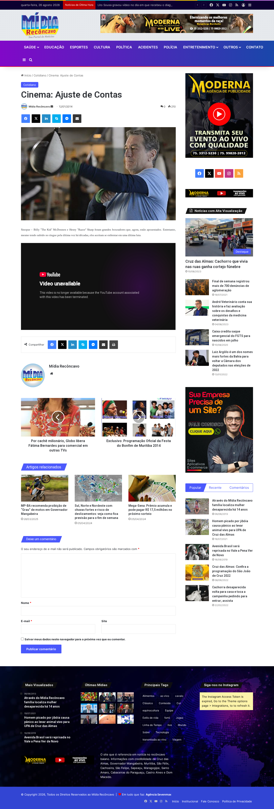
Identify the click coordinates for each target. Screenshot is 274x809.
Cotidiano (40, 75)
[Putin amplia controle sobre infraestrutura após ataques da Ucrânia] (125, 708)
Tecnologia (162, 732)
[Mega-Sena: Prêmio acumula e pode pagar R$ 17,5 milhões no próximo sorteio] (152, 488)
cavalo (179, 695)
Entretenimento (199, 47)
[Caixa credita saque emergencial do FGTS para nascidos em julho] (197, 337)
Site (104, 621)
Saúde (30, 47)
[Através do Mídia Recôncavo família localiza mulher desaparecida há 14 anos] (197, 506)
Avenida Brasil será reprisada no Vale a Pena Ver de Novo (232, 550)
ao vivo (164, 695)
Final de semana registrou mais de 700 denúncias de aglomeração (230, 286)
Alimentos (148, 695)
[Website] (51, 373)
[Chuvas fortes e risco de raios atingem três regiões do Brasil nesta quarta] (125, 719)
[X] (36, 118)
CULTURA (102, 47)
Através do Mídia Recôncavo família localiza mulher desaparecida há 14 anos (232, 505)
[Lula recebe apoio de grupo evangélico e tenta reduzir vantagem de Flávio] (89, 708)
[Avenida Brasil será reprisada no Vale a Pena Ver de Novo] (197, 552)
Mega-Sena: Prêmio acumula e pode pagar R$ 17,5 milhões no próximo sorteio (150, 509)
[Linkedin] (46, 118)
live (170, 725)
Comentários (239, 488)
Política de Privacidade (237, 801)
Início (27, 75)
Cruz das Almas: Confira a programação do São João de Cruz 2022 (231, 571)
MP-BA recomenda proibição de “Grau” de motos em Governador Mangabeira (44, 509)
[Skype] (56, 118)
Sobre (146, 732)
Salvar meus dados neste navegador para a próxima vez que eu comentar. (75, 639)
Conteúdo (165, 703)
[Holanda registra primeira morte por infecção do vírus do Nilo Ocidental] (107, 719)
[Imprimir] (113, 344)
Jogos (179, 717)
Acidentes (148, 47)
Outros (230, 47)
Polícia (170, 47)
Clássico (148, 703)
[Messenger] (67, 118)
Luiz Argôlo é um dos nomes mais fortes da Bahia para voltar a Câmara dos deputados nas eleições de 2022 (232, 361)
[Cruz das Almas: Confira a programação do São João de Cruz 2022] (197, 573)
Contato (254, 47)
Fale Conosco (210, 801)
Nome (26, 603)
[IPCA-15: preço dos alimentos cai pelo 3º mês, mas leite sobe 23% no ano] (89, 696)
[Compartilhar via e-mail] (77, 118)
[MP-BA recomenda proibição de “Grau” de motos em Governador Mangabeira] (44, 488)
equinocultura (151, 710)
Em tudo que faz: (146, 794)
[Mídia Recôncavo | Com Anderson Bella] (40, 25)
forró (167, 717)
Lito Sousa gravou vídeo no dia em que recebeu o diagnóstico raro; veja (146, 5)
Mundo (182, 725)
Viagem (176, 739)
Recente (215, 488)
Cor (179, 703)
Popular (195, 488)
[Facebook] (25, 118)
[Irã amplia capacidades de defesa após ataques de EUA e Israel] (89, 719)
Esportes (79, 47)
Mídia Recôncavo (39, 106)
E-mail (26, 621)
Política (124, 47)
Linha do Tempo (152, 725)
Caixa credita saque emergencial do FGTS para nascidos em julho (231, 336)
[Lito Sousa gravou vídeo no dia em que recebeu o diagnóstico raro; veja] (125, 697)
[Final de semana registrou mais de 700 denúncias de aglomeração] (197, 287)
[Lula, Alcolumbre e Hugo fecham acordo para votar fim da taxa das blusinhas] (107, 697)
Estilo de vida (150, 717)
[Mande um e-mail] (52, 106)
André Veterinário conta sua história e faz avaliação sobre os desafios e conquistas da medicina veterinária (232, 311)
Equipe (169, 710)
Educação (54, 47)
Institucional (190, 801)
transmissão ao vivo (154, 739)
